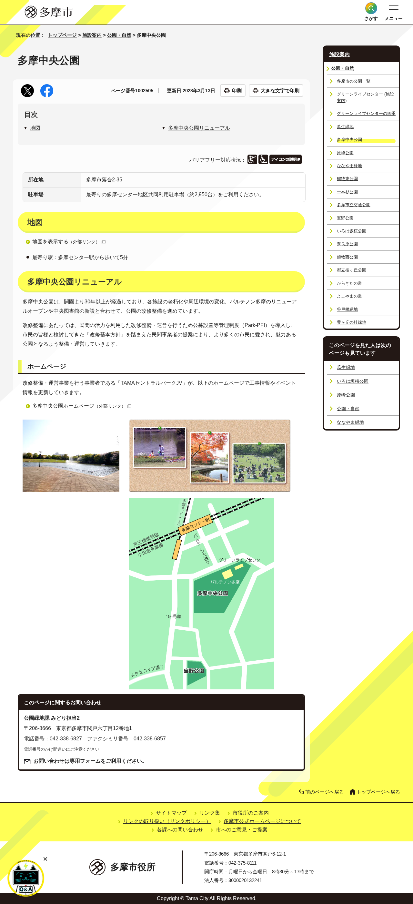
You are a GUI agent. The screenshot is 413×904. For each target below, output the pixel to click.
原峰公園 (345, 152)
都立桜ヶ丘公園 (351, 270)
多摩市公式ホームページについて (262, 821)
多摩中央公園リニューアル (199, 128)
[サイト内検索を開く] (371, 8)
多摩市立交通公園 (353, 204)
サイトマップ (171, 813)
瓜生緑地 (345, 126)
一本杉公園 (347, 191)
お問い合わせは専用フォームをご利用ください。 (90, 761)
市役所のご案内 (251, 813)
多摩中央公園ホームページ (79, 406)
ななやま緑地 (349, 165)
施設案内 (92, 35)
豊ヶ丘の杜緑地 (351, 322)
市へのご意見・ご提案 (241, 829)
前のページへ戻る (324, 792)
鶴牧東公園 (347, 178)
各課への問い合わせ (180, 829)
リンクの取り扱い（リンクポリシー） (167, 821)
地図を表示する (66, 241)
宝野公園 (345, 218)
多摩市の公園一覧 (353, 81)
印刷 (237, 90)
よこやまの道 (349, 296)
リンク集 (209, 813)
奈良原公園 (347, 243)
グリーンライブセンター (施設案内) (365, 97)
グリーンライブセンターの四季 (366, 113)
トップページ (62, 35)
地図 (35, 128)
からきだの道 (349, 283)
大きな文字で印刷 (280, 90)
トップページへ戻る (378, 792)
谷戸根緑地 (347, 309)
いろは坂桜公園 (351, 231)
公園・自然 (119, 35)
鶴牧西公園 (347, 257)
